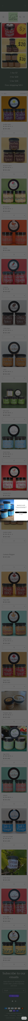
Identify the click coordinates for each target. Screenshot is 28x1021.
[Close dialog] (27, 500)
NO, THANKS (21, 514)
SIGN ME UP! (21, 512)
